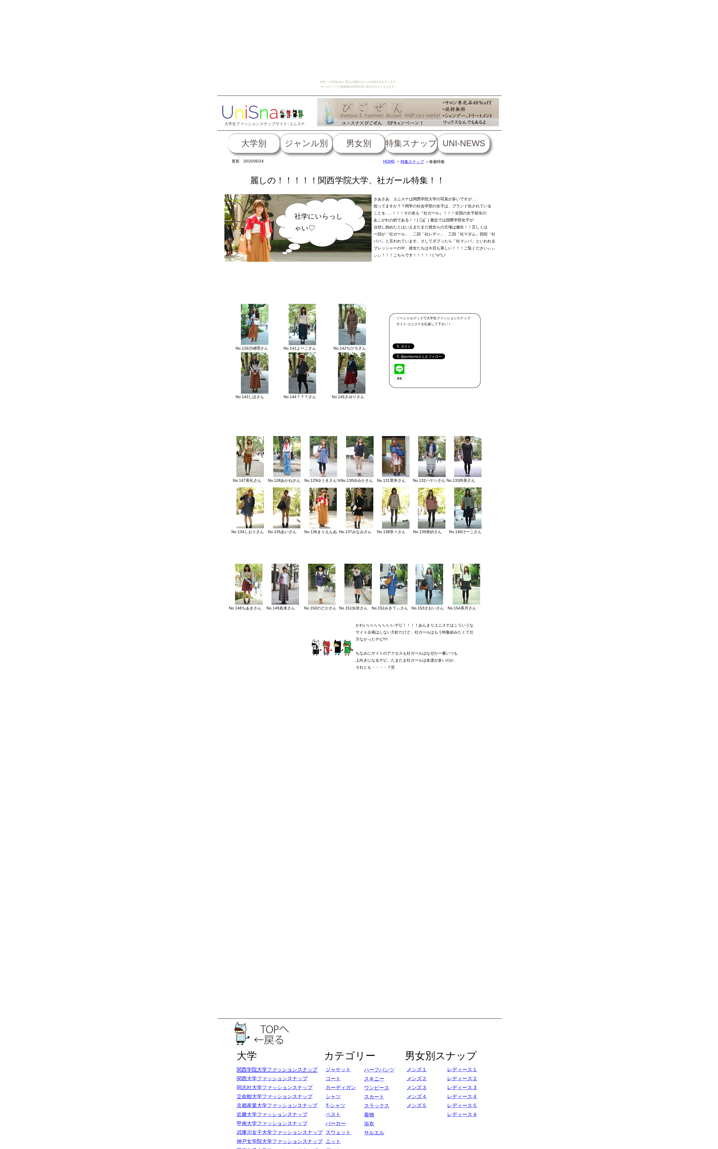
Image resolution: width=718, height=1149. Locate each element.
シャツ (333, 1096)
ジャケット (338, 1069)
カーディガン (341, 1087)
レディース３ (462, 1087)
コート (333, 1078)
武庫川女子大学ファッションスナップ (280, 1132)
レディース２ (462, 1078)
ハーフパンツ (379, 1070)
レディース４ (462, 1096)
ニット (333, 1141)
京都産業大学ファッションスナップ (277, 1105)
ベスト (333, 1114)
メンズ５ (417, 1105)
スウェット (338, 1132)
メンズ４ (417, 1096)
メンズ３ (417, 1087)
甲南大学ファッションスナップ (272, 1123)
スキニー (374, 1079)
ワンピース (376, 1088)
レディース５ (462, 1105)
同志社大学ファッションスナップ (274, 1087)
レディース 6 (462, 1114)
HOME (389, 161)
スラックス (376, 1106)
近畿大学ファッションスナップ (272, 1114)
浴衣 (369, 1124)
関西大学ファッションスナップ (272, 1078)
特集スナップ (412, 161)
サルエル (374, 1133)
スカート (374, 1097)
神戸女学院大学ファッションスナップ (280, 1141)
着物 (369, 1115)
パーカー (336, 1123)
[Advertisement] (359, 282)
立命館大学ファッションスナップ (274, 1096)
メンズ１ (417, 1069)
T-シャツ (335, 1105)
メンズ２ (417, 1078)
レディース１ (462, 1069)
